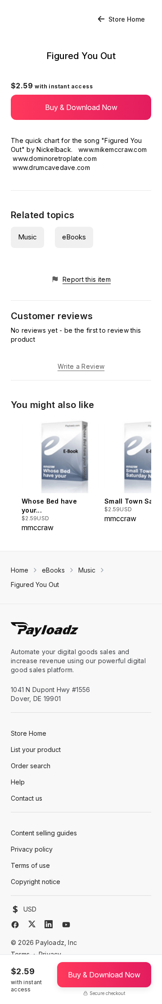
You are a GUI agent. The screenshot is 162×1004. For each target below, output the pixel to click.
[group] (60, 475)
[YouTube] (66, 924)
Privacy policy (32, 849)
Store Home (126, 19)
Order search (30, 766)
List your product (36, 749)
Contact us (26, 798)
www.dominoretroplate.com (55, 158)
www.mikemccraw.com (112, 149)
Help (18, 782)
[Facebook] (15, 924)
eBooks (74, 237)
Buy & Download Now (81, 107)
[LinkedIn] (49, 924)
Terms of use (30, 865)
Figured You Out (35, 584)
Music (27, 237)
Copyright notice (35, 881)
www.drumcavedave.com (51, 167)
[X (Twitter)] (32, 924)
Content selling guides (44, 833)
